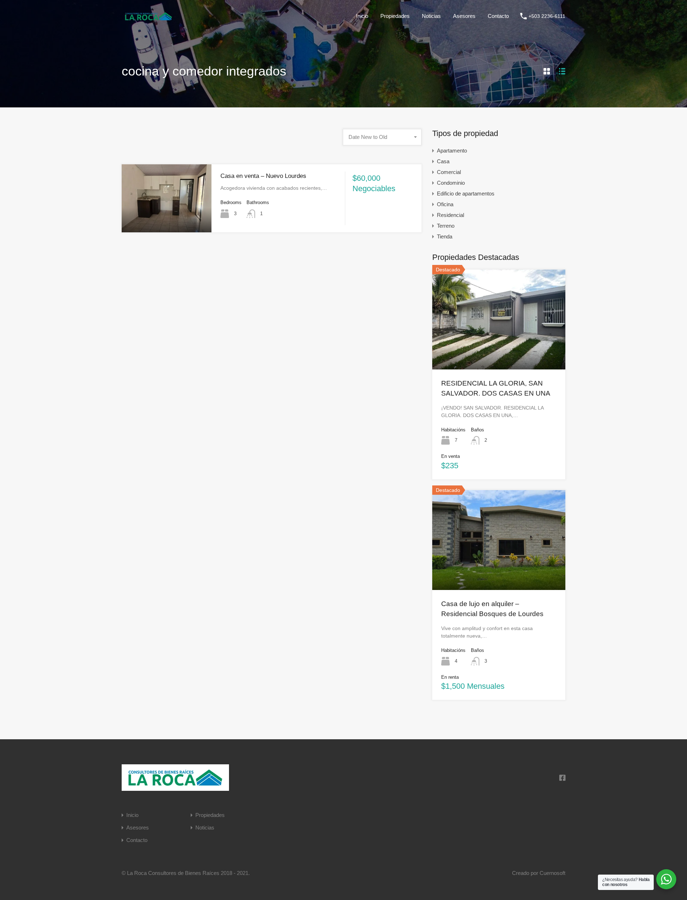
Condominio (451, 183)
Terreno (445, 226)
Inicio (362, 16)
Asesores (464, 16)
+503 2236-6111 (546, 16)
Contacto (498, 16)
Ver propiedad (499, 349)
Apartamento (452, 150)
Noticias (431, 16)
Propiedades (395, 16)
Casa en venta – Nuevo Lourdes (263, 176)
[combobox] (382, 137)
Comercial (449, 172)
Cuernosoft (552, 873)
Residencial (450, 215)
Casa (443, 161)
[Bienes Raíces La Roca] (148, 19)
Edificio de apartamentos (465, 193)
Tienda (444, 236)
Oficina (445, 204)
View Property (166, 219)
